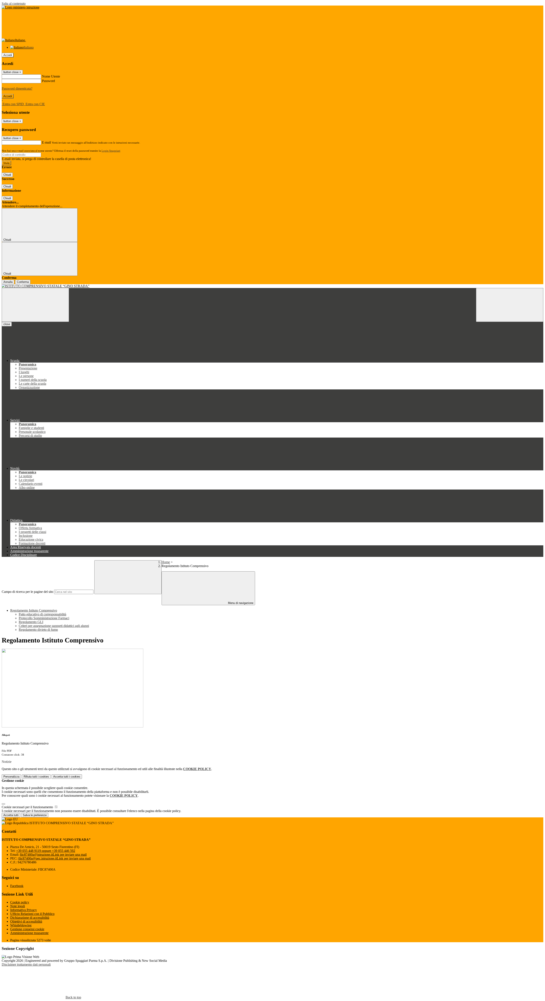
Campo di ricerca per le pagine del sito (27, 591)
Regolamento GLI (31, 622)
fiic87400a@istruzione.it (53, 854)
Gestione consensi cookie (27, 929)
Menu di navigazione (240, 603)
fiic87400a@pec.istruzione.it (54, 858)
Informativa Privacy (23, 910)
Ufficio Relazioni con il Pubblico (32, 914)
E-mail (46, 142)
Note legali (17, 906)
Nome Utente (51, 76)
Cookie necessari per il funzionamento (28, 807)
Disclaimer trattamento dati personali (26, 964)
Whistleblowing (21, 925)
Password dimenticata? (17, 88)
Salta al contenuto (14, 3)
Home (166, 562)
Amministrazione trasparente (29, 933)
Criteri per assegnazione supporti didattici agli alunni (54, 626)
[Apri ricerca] (509, 305)
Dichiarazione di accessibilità (29, 917)
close (6, 324)
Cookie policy (19, 902)
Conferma (23, 282)
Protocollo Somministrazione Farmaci (44, 618)
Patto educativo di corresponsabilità (42, 614)
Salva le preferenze (35, 815)
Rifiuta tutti (36, 776)
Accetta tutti (66, 776)
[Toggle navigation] (35, 305)
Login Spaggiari (111, 150)
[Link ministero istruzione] (20, 7)
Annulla (8, 282)
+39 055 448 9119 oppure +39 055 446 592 (45, 851)
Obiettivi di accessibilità (26, 921)
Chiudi (7, 174)
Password (48, 81)
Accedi (7, 55)
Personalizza (11, 776)
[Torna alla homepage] (272, 286)
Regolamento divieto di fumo (38, 629)
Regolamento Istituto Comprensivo (33, 610)
